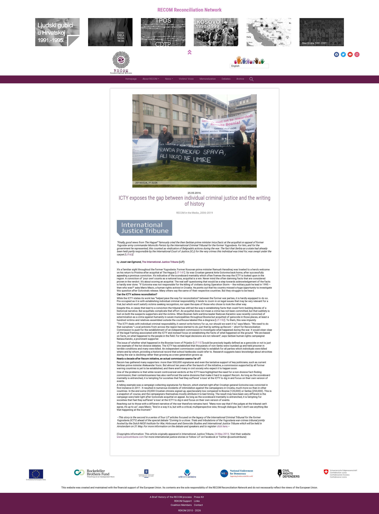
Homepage (131, 78)
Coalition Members (181, 505)
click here (222, 426)
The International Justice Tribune (160, 261)
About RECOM (150, 78)
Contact (198, 505)
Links (197, 501)
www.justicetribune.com (130, 436)
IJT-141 (180, 272)
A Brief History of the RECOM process (171, 497)
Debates (226, 78)
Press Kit (199, 497)
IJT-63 (128, 254)
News (168, 78)
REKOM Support (183, 501)
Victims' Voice (186, 78)
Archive (240, 78)
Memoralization (208, 78)
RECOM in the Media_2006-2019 (194, 212)
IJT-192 (220, 320)
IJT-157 (198, 342)
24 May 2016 (222, 433)
